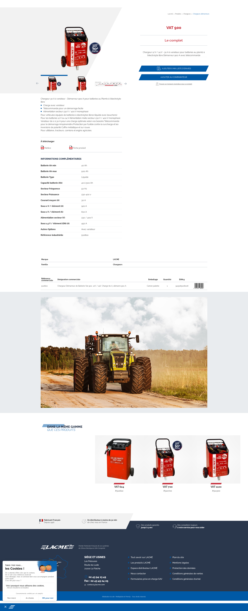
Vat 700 (168, 486)
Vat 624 (119, 486)
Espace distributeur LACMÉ (144, 568)
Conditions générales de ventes (187, 573)
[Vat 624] (119, 459)
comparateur (174, 77)
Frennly (128, 597)
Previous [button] (38, 83)
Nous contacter (138, 573)
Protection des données (183, 568)
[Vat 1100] (216, 459)
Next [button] (124, 83)
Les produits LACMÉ (140, 563)
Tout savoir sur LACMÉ (142, 557)
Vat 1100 (216, 486)
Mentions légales (180, 563)
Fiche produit (79, 148)
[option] (81, 48)
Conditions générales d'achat (186, 579)
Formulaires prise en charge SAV (146, 579)
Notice (47, 148)
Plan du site (178, 557)
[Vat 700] (168, 459)
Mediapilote (119, 597)
